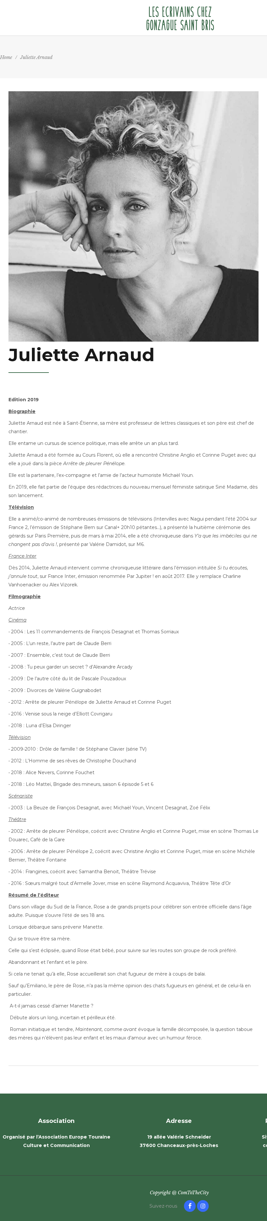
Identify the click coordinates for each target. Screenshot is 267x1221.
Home (6, 57)
